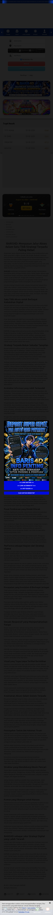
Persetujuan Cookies (29, 908)
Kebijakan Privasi (23, 912)
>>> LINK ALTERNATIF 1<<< (27, 485)
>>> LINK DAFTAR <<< (26, 482)
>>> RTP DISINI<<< (26, 488)
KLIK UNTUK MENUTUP (26, 493)
